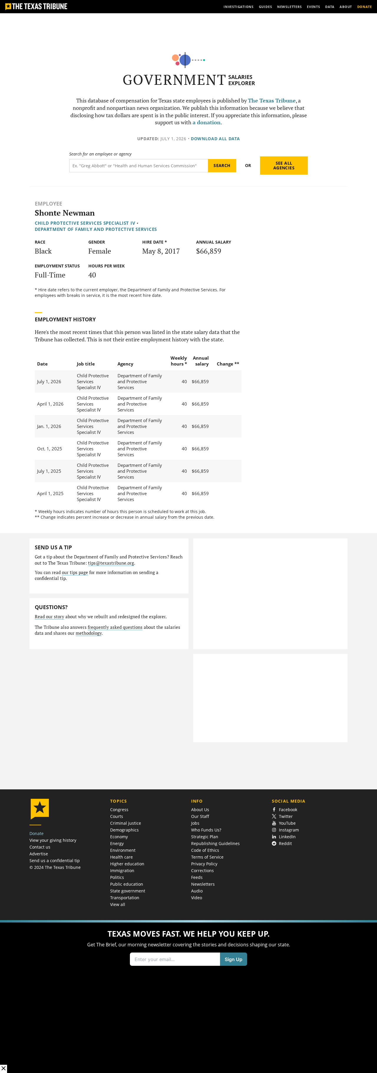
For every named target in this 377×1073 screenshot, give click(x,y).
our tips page (75, 572)
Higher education (127, 864)
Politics (117, 877)
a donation (207, 122)
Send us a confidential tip (54, 860)
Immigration (122, 870)
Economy (119, 836)
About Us (200, 809)
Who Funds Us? (206, 830)
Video (196, 897)
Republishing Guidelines (215, 843)
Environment (122, 850)
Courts (116, 816)
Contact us (39, 847)
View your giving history (52, 840)
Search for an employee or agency (100, 154)
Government (174, 80)
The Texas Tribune (272, 100)
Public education (126, 884)
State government (127, 891)
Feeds (197, 877)
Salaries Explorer (241, 80)
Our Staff (200, 816)
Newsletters (203, 884)
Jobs (195, 823)
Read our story (49, 616)
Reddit (285, 843)
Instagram (289, 830)
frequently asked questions (115, 627)
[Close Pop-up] (3, 1069)
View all (117, 904)
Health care (121, 857)
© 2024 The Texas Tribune (55, 867)
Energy (117, 843)
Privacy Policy (204, 864)
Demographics (124, 830)
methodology (89, 633)
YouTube (287, 823)
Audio (197, 891)
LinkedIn (287, 836)
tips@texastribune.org (111, 563)
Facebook (288, 809)
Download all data (215, 138)
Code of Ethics (205, 850)
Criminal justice (125, 823)
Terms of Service (207, 857)
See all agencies (284, 165)
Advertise (38, 854)
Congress (119, 809)
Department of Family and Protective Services (96, 229)
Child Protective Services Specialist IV (85, 223)
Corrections (202, 870)
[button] (188, 996)
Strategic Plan (204, 836)
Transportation (124, 897)
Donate (36, 833)
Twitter (286, 816)
